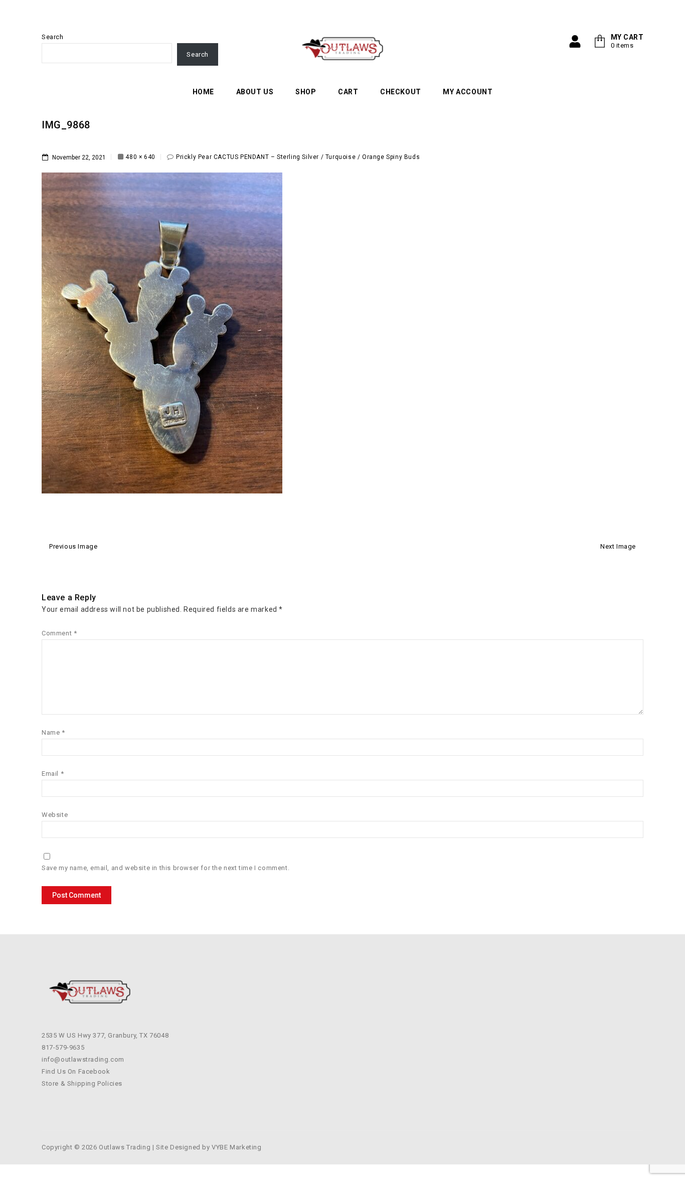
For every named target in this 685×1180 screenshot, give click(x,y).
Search (53, 37)
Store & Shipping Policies (82, 1083)
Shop (305, 92)
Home (203, 92)
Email (53, 773)
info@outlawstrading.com (83, 1059)
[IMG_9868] (162, 332)
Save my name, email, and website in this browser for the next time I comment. (165, 868)
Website (55, 814)
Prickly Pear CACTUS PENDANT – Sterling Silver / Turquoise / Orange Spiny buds (298, 156)
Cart (348, 92)
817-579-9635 (63, 1047)
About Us (255, 92)
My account (467, 92)
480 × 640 (140, 156)
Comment (59, 633)
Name (53, 732)
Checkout (400, 92)
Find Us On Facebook (76, 1071)
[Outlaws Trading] (342, 48)
